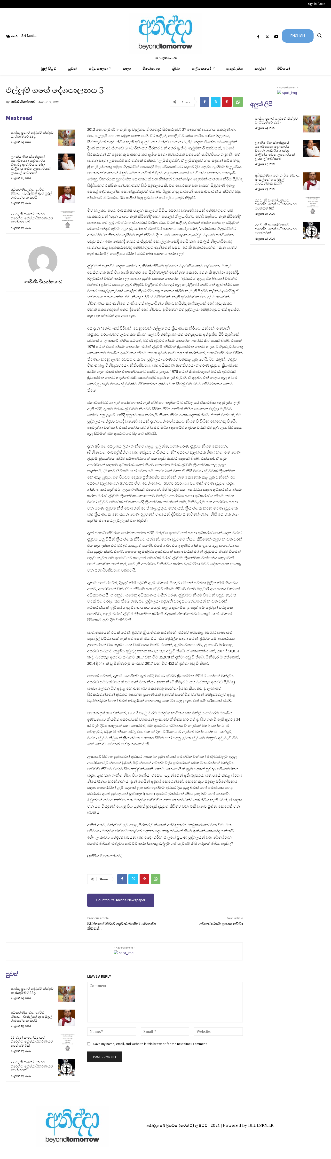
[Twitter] (267, 37)
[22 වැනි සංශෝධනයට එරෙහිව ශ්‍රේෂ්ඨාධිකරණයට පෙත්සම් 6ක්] (66, 219)
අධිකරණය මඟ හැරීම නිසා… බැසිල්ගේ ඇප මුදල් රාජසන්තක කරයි (31, 193)
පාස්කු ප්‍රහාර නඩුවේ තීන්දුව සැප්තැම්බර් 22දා (32, 135)
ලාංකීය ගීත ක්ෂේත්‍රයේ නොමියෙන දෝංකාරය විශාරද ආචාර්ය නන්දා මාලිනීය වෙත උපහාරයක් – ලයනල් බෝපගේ (32, 164)
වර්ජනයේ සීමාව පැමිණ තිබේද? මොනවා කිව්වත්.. (121, 926)
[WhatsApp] (238, 102)
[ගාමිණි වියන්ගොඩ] (42, 260)
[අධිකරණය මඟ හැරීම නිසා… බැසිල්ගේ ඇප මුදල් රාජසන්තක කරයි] (66, 194)
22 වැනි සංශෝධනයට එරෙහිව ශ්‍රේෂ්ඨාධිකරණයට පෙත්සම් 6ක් (32, 218)
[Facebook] (258, 37)
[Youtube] (276, 37)
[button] (319, 35)
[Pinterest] (227, 102)
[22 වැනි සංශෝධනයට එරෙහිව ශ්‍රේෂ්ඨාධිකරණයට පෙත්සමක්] (66, 1067)
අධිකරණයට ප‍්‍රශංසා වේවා (221, 923)
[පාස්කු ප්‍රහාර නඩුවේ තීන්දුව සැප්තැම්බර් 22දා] (66, 138)
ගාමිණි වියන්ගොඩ (22, 102)
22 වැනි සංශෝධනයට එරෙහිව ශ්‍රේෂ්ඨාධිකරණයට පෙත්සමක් (32, 1066)
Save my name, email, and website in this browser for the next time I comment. (150, 1044)
